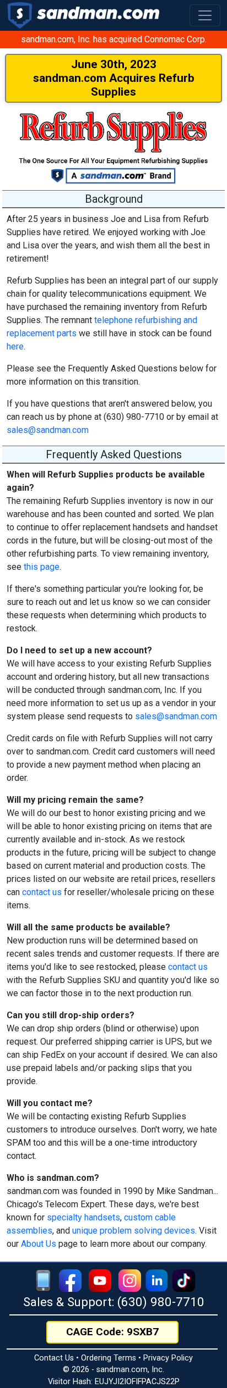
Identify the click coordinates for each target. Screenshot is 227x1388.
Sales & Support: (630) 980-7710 (113, 1302)
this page (42, 567)
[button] (205, 15)
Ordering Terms (108, 1358)
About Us (38, 1244)
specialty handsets (83, 1217)
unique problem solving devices (133, 1230)
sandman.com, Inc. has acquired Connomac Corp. (114, 39)
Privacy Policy (168, 1358)
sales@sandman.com (48, 430)
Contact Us (54, 1358)
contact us (42, 892)
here (15, 346)
